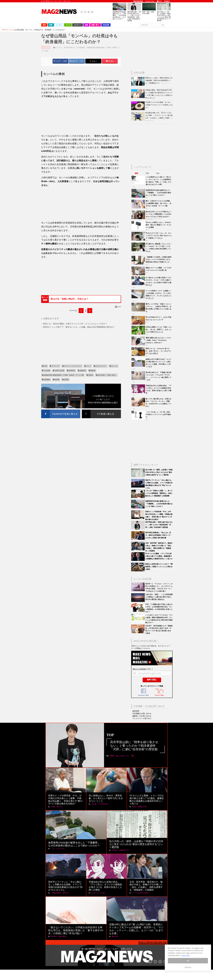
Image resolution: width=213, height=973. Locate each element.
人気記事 (47, 370)
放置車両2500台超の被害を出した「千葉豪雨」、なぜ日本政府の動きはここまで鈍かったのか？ (119, 15)
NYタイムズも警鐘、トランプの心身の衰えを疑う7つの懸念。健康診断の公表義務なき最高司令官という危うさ (159, 556)
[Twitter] (85, 11)
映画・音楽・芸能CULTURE (148, 12)
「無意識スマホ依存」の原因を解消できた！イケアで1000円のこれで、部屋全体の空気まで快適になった (159, 259)
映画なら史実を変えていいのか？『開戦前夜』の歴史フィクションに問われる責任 (159, 566)
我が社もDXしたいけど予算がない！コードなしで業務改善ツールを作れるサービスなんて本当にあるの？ (159, 214)
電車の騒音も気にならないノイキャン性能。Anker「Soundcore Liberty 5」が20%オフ (158, 340)
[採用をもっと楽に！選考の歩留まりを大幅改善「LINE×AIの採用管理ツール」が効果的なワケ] (138, 85)
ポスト (94, 61)
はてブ (74, 61)
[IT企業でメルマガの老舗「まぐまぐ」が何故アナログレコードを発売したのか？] (138, 109)
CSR (45, 366)
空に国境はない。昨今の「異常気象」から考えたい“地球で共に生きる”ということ (106, 798)
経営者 (57, 379)
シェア (57, 61)
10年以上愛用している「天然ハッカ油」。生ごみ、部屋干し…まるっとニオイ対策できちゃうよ (158, 329)
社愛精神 (47, 379)
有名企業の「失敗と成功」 (107, 375)
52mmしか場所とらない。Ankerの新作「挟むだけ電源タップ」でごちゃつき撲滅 (158, 224)
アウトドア (56, 366)
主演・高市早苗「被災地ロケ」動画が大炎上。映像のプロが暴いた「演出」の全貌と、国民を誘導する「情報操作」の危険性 (146, 886)
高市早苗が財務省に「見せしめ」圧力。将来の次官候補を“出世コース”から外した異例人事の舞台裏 (158, 535)
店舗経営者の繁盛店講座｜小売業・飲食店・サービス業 (64, 375)
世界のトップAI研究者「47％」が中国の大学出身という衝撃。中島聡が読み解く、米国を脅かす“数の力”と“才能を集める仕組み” (65, 799)
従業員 (90, 375)
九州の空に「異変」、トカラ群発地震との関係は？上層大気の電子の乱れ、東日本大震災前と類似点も (159, 597)
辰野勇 (66, 379)
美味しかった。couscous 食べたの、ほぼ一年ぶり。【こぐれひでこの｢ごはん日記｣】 (158, 351)
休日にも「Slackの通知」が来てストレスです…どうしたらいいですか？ (75, 324)
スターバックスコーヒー (73, 366)
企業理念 (72, 370)
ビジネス (58, 47)
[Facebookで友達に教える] (60, 410)
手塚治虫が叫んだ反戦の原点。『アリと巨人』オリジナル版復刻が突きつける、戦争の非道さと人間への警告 (105, 886)
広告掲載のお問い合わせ (141, 713)
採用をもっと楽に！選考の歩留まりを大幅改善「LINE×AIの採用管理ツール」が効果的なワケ (159, 80)
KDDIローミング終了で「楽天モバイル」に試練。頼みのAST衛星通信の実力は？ (79, 327)
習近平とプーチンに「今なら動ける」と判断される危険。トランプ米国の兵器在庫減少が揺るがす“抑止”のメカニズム (65, 886)
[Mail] (92, 11)
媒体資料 (135, 711)
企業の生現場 (59, 370)
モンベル (114, 366)
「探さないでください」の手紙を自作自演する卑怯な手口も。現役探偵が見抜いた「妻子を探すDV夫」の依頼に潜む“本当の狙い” (75, 930)
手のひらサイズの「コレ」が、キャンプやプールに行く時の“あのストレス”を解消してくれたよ (159, 235)
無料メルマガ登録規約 (139, 669)
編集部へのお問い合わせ (141, 716)
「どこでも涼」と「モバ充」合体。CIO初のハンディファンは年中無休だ (158, 414)
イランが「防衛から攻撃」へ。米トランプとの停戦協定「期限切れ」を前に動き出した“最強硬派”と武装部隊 (159, 493)
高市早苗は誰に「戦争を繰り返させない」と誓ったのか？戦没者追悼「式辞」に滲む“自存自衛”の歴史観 (134, 16)
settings (188, 967)
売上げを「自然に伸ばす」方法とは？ (69, 299)
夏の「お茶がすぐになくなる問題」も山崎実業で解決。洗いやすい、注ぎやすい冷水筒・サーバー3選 (158, 203)
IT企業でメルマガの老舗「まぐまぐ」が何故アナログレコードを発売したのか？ (159, 104)
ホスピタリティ (101, 366)
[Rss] (88, 11)
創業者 (92, 370)
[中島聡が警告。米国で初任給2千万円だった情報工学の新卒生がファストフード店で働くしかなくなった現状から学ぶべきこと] (138, 97)
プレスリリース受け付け (141, 718)
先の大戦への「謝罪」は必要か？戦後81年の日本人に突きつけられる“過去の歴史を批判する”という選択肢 (164, 16)
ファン (88, 366)
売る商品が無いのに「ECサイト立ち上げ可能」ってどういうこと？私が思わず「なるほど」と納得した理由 (159, 115)
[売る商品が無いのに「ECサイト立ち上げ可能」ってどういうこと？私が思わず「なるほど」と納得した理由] (138, 120)
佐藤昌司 (83, 370)
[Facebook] (81, 11)
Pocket (110, 61)
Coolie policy (185, 955)
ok (188, 961)
